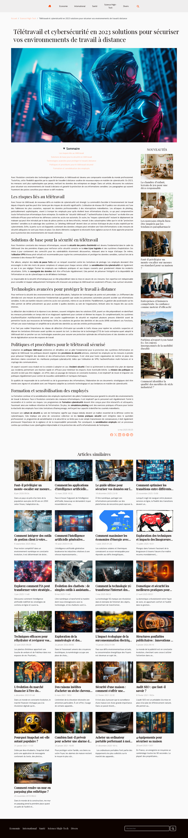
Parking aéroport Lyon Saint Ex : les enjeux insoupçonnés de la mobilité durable (157, 344)
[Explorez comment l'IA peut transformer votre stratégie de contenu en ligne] (33, 571)
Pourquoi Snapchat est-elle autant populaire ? (31, 739)
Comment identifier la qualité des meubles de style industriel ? (157, 384)
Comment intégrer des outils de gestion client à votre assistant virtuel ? (32, 539)
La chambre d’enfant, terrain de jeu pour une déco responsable (154, 185)
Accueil (14, 18)
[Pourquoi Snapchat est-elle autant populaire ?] (33, 722)
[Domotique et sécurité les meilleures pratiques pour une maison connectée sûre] (155, 571)
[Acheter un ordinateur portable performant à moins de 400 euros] (114, 722)
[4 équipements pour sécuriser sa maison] (155, 722)
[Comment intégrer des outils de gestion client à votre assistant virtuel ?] (33, 520)
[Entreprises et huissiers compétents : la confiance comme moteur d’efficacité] (157, 285)
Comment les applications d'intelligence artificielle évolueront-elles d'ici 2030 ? (73, 489)
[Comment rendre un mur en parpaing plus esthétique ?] (33, 772)
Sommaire (73, 148)
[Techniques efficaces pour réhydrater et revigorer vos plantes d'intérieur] (33, 621)
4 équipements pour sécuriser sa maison (149, 739)
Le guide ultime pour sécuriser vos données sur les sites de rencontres (114, 489)
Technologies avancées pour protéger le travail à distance (71, 160)
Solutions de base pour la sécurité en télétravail (71, 156)
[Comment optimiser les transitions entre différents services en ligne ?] (155, 470)
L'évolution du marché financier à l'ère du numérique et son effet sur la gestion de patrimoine (32, 692)
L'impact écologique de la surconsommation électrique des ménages (114, 640)
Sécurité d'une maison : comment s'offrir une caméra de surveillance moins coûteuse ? (111, 692)
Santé (94, 6)
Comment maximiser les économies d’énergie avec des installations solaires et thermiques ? (113, 541)
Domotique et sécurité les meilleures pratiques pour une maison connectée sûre (153, 589)
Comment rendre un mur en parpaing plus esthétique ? (32, 789)
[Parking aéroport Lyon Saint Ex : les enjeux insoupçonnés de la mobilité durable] (157, 324)
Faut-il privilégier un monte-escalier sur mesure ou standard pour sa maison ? (157, 264)
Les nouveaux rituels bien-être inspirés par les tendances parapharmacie (156, 223)
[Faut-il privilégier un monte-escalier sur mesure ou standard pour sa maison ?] (157, 243)
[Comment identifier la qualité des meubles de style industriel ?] (157, 365)
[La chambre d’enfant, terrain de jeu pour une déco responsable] (157, 166)
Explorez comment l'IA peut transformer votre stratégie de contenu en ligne (32, 589)
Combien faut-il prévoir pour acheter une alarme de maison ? (73, 741)
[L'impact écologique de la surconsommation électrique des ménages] (114, 621)
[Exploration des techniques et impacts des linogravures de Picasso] (155, 520)
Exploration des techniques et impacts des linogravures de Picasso (154, 539)
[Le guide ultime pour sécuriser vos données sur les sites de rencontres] (114, 470)
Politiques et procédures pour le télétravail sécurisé (71, 164)
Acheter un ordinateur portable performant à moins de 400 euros (114, 741)
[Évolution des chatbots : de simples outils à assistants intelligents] (73, 571)
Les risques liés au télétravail (71, 153)
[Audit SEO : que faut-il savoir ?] (155, 671)
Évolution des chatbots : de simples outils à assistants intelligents (72, 589)
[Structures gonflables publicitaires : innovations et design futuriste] (155, 621)
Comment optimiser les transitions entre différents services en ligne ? (153, 489)
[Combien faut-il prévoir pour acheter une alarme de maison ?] (73, 722)
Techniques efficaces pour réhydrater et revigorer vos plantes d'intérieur (31, 640)
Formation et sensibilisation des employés (71, 168)
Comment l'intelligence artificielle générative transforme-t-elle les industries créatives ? (70, 541)
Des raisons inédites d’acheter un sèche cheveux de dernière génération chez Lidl (73, 692)
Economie (63, 6)
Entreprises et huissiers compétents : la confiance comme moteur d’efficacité (156, 303)
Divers (126, 6)
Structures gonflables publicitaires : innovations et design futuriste (154, 640)
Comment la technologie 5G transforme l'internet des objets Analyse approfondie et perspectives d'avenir (113, 591)
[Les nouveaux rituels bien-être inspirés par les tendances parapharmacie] (157, 205)
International (79, 6)
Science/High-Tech (110, 6)
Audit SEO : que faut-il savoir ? (151, 689)
